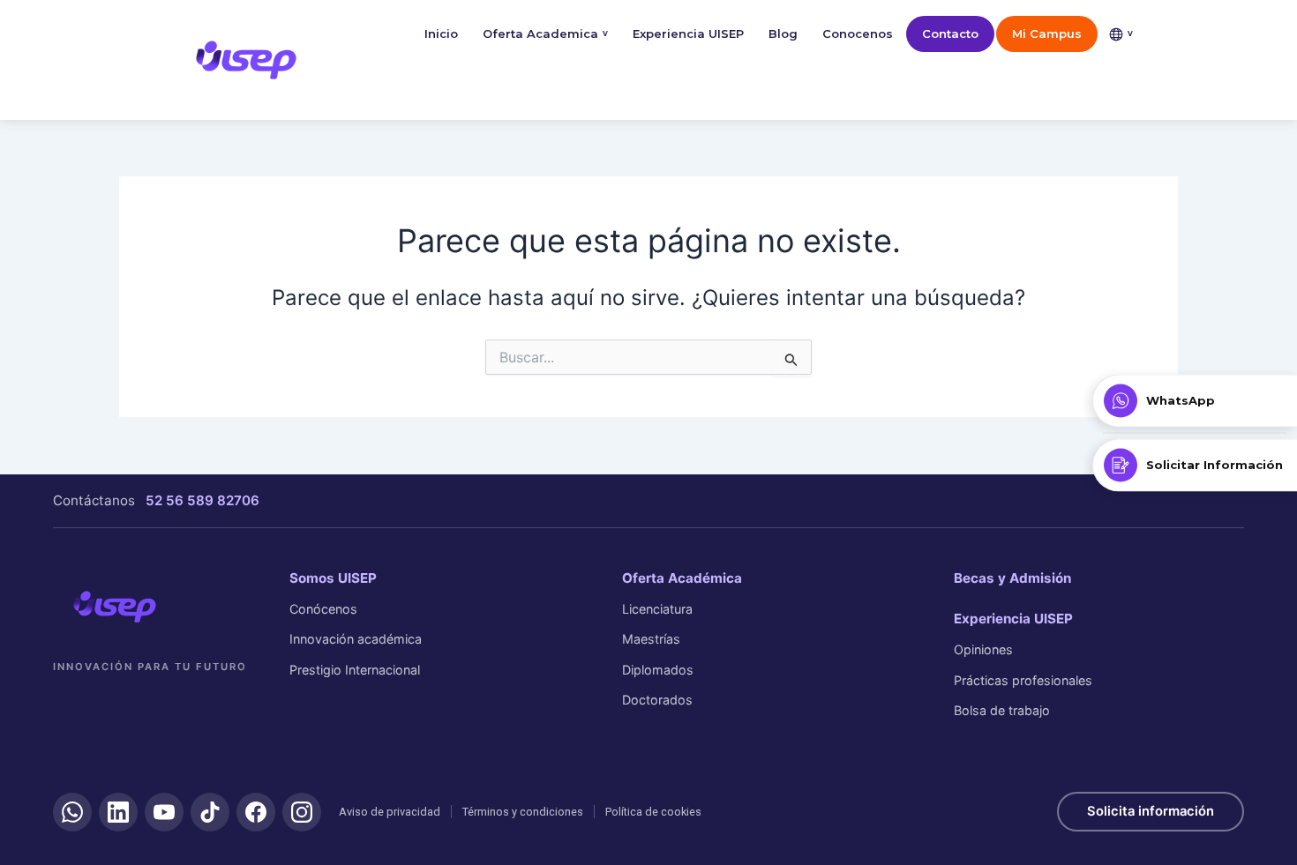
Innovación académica (355, 638)
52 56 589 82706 (202, 500)
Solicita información (1150, 811)
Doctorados (657, 699)
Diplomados (657, 669)
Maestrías (651, 638)
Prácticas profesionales (1023, 680)
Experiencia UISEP (688, 33)
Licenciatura (657, 608)
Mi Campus (1047, 33)
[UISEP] (114, 606)
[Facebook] (255, 812)
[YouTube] (164, 812)
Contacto (950, 33)
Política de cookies (653, 811)
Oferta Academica (545, 33)
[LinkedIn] (118, 812)
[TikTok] (210, 812)
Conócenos (323, 608)
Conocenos (857, 33)
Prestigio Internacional (354, 669)
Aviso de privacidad (389, 811)
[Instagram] (301, 812)
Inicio (441, 33)
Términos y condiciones (522, 811)
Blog (783, 33)
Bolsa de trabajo (1002, 710)
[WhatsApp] (72, 812)
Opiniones (983, 649)
